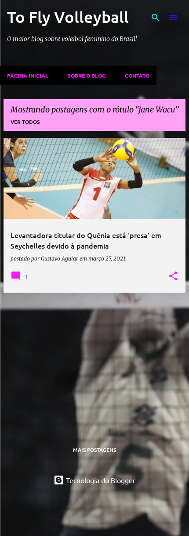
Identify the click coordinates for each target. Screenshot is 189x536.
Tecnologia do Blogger (99, 480)
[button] (173, 276)
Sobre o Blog (86, 75)
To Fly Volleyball (68, 16)
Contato (137, 75)
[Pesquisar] (155, 17)
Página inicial (27, 75)
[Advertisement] (94, 361)
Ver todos (25, 122)
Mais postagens (94, 450)
